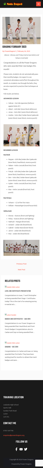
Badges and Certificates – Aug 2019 (17, 319)
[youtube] (21, 449)
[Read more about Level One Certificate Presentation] (12, 287)
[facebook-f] (17, 449)
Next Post (21, 270)
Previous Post (21, 264)
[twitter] (26, 449)
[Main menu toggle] (38, 4)
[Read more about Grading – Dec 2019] (12, 343)
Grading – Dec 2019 (11, 347)
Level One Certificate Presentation (18, 291)
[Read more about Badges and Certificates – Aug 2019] (10, 315)
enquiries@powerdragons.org (13, 435)
